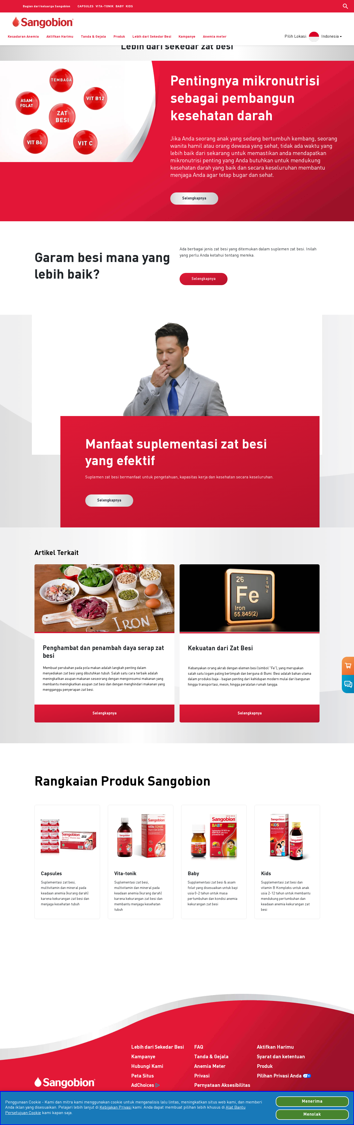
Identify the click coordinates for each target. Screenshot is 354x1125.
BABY (120, 6)
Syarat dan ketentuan (281, 1057)
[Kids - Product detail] (287, 862)
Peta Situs (142, 1076)
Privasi (202, 1076)
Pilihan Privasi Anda (279, 1076)
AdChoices (142, 1085)
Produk (119, 36)
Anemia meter (214, 36)
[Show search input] (345, 6)
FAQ (198, 1047)
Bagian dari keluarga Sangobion (46, 6)
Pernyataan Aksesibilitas (222, 1085)
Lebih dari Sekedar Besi (151, 36)
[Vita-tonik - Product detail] (140, 862)
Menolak (312, 1115)
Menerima (312, 1102)
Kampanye (187, 36)
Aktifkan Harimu (59, 36)
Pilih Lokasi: (296, 37)
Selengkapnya (194, 198)
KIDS (129, 6)
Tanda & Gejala (93, 36)
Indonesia (330, 37)
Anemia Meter (209, 1066)
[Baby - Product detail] (213, 862)
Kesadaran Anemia (23, 36)
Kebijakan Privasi (115, 1108)
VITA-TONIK (105, 6)
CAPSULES (85, 6)
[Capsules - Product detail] (67, 862)
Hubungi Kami (147, 1066)
